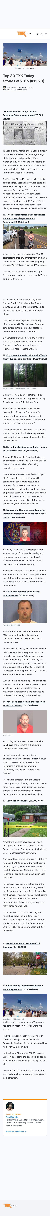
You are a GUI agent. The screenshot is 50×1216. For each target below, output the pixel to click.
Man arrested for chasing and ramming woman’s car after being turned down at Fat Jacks (24, 514)
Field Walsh (12, 1117)
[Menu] (46, 34)
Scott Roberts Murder (18, 800)
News (25, 90)
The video (8, 1036)
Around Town (8, 90)
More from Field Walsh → (16, 1131)
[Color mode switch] (37, 34)
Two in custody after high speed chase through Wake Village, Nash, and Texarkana (24, 218)
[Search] (42, 34)
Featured (18, 90)
